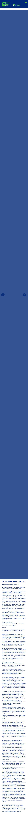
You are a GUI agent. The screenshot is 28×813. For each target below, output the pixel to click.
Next (24, 294)
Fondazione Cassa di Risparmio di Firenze (16, 5)
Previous (3, 294)
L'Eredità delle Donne (6, 4)
